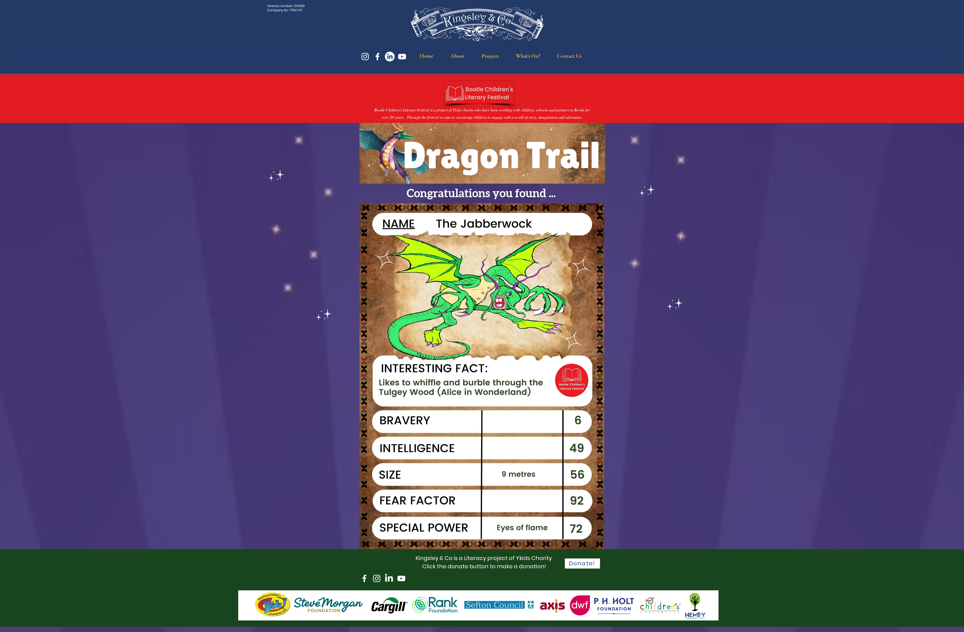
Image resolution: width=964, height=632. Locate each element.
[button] (457, 56)
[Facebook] (377, 56)
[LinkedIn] (390, 56)
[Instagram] (365, 56)
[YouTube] (402, 56)
